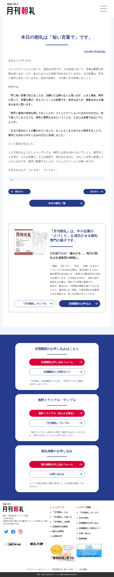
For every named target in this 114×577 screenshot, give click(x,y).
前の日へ (19, 191)
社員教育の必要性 (60, 526)
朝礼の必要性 (58, 531)
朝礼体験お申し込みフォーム (57, 464)
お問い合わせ (57, 474)
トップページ (58, 507)
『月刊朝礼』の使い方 (62, 517)
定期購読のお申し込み (88, 523)
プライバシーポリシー (36, 569)
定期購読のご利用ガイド (57, 371)
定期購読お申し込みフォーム (57, 362)
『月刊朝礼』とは (60, 512)
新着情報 (83, 538)
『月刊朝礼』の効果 (61, 522)
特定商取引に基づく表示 (63, 569)
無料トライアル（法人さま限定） (57, 413)
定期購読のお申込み (80, 303)
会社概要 (83, 569)
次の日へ (94, 191)
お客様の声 (57, 536)
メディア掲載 (85, 507)
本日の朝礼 (84, 518)
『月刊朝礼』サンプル (34, 303)
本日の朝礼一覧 (56, 203)
